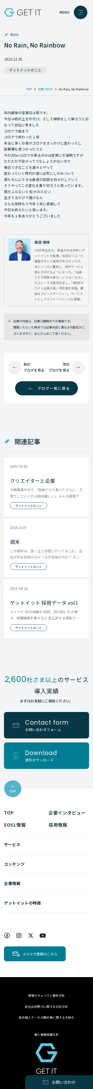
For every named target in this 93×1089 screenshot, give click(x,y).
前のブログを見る (34, 367)
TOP (9, 812)
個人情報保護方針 (46, 1034)
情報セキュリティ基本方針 (46, 995)
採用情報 (58, 824)
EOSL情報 (15, 824)
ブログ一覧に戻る (53, 388)
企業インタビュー (67, 812)
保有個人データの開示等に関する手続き (46, 1017)
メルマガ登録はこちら (40, 953)
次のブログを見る (59, 367)
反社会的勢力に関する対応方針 (46, 1006)
